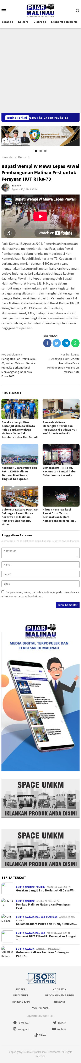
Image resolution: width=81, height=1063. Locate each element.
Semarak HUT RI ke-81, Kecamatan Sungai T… (46, 938)
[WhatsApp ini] (75, 343)
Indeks (20, 989)
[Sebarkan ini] (47, 343)
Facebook (23, 1023)
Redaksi (59, 1001)
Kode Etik (59, 989)
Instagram (23, 1029)
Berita (20, 886)
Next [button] (74, 135)
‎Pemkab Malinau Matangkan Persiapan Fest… (43, 906)
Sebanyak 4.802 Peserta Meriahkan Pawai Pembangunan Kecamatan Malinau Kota (63, 363)
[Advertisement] (40, 70)
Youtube (61, 1029)
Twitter (61, 1023)
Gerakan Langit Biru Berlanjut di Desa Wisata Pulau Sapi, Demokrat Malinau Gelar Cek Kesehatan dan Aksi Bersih (19, 429)
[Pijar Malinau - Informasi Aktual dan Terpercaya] (40, 10)
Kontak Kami (40, 1007)
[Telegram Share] (66, 343)
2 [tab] (40, 151)
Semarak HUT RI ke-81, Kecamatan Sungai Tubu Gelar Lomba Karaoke (59, 471)
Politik (40, 886)
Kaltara (29, 916)
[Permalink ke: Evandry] (5, 187)
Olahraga (51, 916)
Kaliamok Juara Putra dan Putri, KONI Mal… (46, 924)
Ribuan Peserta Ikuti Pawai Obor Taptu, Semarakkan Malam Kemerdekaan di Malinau (59, 515)
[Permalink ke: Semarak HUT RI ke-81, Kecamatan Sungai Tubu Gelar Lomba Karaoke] (61, 454)
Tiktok (42, 1035)
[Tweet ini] (57, 343)
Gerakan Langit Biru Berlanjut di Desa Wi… (46, 890)
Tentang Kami (20, 1001)
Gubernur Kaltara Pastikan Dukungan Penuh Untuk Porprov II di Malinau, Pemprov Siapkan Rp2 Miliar (19, 517)
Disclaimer (20, 995)
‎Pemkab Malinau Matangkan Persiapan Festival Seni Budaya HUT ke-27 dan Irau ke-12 (60, 427)
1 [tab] (36, 151)
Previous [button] (7, 135)
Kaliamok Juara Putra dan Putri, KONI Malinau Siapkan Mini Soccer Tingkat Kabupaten (19, 473)
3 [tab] (45, 151)
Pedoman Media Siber (59, 995)
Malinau (29, 886)
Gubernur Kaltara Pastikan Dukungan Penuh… (42, 954)
